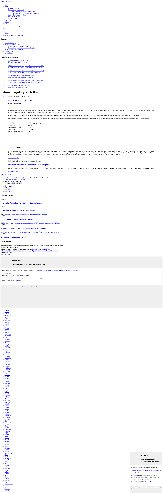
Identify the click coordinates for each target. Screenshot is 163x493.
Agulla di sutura (36, 251)
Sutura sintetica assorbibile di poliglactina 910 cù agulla (24, 82)
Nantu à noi (8, 20)
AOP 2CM (28, 251)
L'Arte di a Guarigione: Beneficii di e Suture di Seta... (21, 203)
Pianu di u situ (36, 249)
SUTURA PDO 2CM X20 (50, 251)
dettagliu (16, 158)
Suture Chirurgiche (6, 251)
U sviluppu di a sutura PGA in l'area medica (18, 210)
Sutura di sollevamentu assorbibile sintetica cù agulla (28, 165)
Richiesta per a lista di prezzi (9, 247)
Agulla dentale (12, 18)
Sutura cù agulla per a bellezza (17, 15)
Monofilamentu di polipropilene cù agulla (20, 77)
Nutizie (7, 22)
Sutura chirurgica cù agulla (16, 10)
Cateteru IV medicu (14, 16)
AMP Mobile (46, 249)
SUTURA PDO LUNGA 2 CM (18, 62)
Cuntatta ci (8, 23)
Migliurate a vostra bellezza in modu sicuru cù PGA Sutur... (24, 228)
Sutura (15, 251)
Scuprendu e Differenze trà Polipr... (14, 237)
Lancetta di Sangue (14, 8)
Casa (6, 5)
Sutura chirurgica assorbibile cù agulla (23, 11)
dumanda (11, 158)
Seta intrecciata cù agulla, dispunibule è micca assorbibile (25, 67)
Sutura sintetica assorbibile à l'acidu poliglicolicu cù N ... (25, 72)
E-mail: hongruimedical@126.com (15, 179)
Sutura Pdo (20, 251)
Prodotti (7, 6)
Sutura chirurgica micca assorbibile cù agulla (25, 13)
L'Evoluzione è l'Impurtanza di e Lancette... (18, 219)
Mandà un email (5, 254)
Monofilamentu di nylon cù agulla (18, 87)
